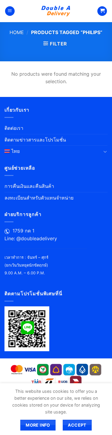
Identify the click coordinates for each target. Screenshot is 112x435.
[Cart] (102, 11)
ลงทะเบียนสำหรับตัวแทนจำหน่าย (38, 198)
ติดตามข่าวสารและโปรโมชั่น (35, 140)
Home (17, 32)
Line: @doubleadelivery (30, 238)
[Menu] (10, 11)
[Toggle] (105, 151)
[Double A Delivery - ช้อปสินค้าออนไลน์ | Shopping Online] (56, 11)
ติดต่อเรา (13, 128)
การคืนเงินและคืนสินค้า (29, 186)
